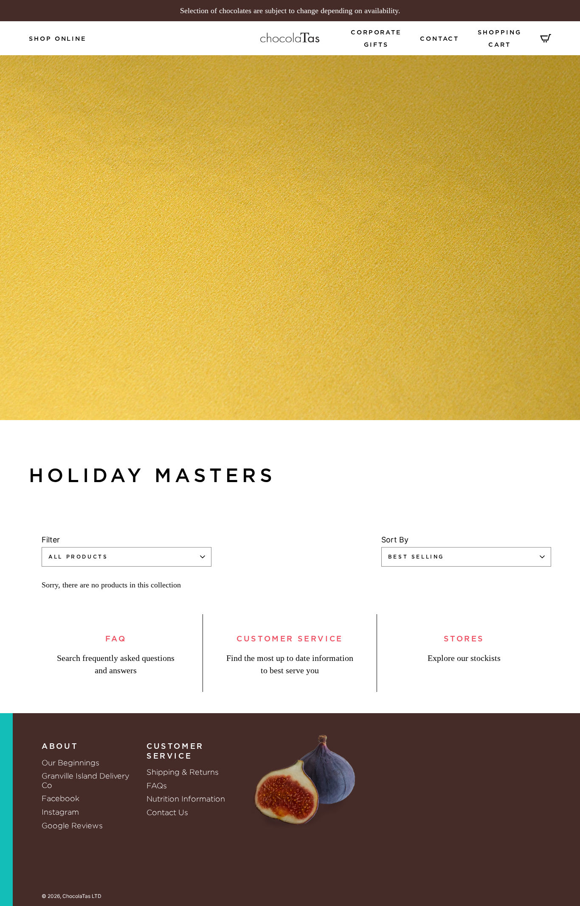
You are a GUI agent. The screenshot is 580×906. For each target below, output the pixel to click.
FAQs (156, 786)
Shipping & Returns (182, 772)
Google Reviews (72, 825)
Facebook (60, 798)
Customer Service (290, 639)
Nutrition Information (185, 799)
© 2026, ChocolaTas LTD (71, 896)
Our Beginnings (70, 763)
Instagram (60, 812)
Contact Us (167, 812)
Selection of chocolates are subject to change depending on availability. (290, 10)
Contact (439, 39)
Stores (464, 639)
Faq (116, 639)
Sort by (394, 539)
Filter (51, 539)
